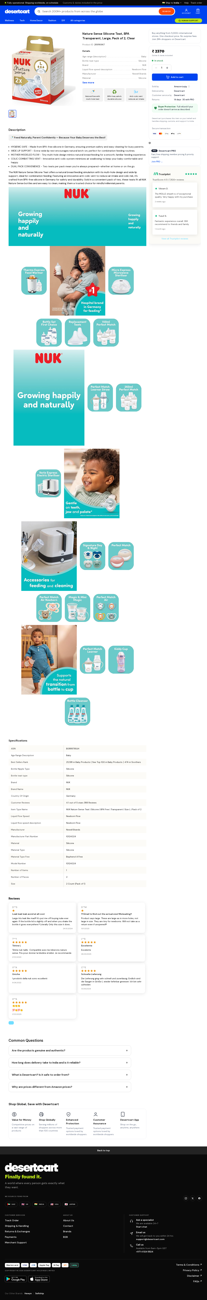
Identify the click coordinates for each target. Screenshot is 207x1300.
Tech (22, 20)
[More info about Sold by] (189, 86)
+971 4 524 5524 (144, 1251)
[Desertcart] (17, 11)
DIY (63, 20)
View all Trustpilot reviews (174, 238)
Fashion (52, 20)
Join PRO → (157, 161)
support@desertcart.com (150, 1239)
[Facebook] (199, 1198)
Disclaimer (194, 1275)
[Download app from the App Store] (39, 1279)
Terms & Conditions (189, 1264)
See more (88, 82)
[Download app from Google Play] (15, 1279)
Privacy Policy (192, 1270)
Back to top (103, 1150)
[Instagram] (186, 1198)
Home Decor (36, 20)
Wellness (9, 20)
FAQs (197, 1281)
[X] (192, 1198)
